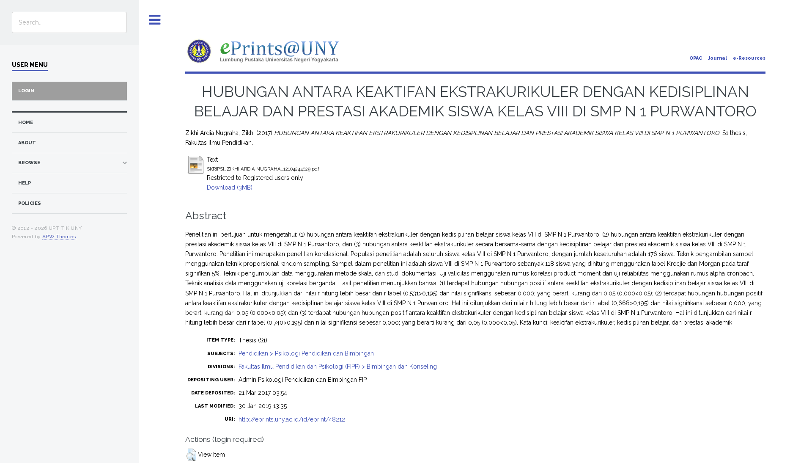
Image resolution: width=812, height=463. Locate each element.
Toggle (155, 20)
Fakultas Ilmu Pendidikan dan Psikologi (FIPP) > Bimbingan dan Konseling (338, 366)
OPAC (695, 58)
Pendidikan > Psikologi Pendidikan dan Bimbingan (306, 353)
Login (26, 91)
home (25, 122)
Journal (717, 58)
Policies (29, 203)
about (27, 143)
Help (24, 183)
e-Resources (749, 58)
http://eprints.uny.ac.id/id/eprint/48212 (292, 419)
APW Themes (59, 237)
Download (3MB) (229, 187)
